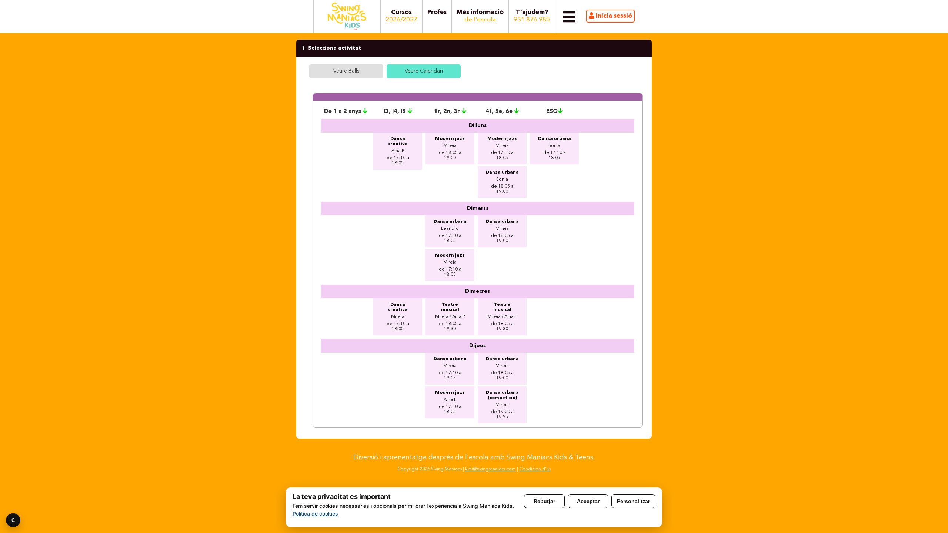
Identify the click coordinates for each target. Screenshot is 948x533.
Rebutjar (544, 501)
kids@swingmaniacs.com (490, 469)
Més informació (480, 16)
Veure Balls (346, 71)
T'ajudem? (532, 16)
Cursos (401, 16)
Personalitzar (633, 501)
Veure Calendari (424, 71)
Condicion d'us (535, 469)
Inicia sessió (613, 16)
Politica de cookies (315, 513)
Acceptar (588, 501)
